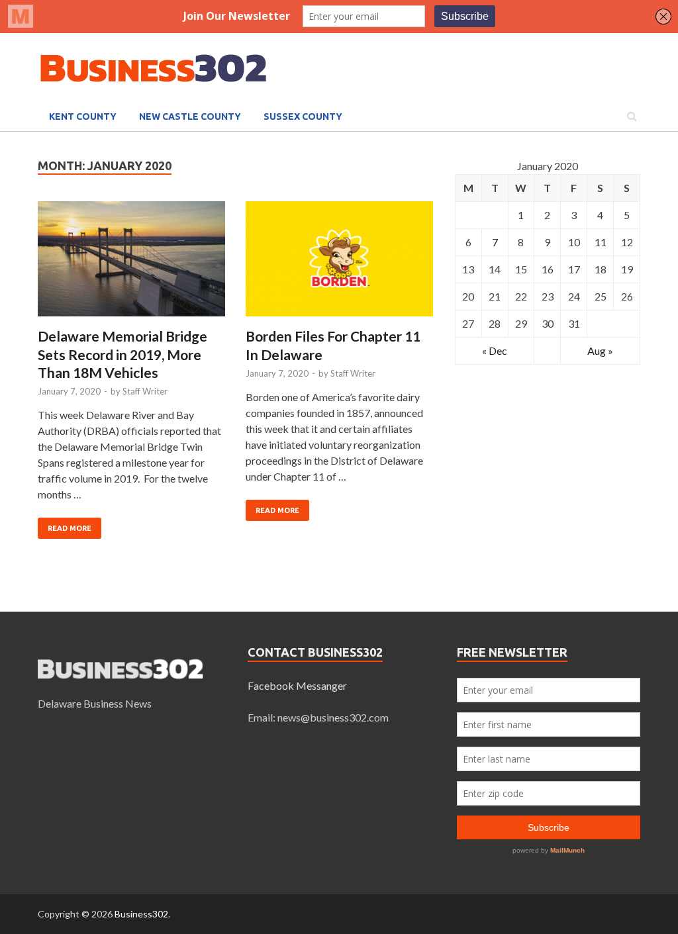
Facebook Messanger (297, 685)
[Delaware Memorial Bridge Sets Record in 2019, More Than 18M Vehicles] (131, 264)
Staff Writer (145, 391)
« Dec (494, 350)
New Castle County (190, 116)
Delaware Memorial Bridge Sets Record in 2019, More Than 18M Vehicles (122, 354)
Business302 (141, 913)
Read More (69, 528)
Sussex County (303, 116)
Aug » (600, 350)
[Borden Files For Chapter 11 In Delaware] (339, 264)
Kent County (83, 116)
